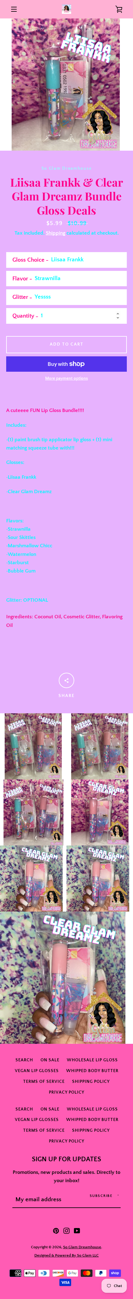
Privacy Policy (66, 1092)
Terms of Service (44, 1081)
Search (24, 1060)
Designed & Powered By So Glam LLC (66, 1255)
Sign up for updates (66, 1159)
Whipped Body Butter (92, 1070)
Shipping (55, 233)
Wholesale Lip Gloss (92, 1060)
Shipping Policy (91, 1081)
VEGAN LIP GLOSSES (37, 1070)
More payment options (66, 378)
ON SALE (50, 1060)
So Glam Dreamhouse (82, 1247)
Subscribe (101, 1196)
